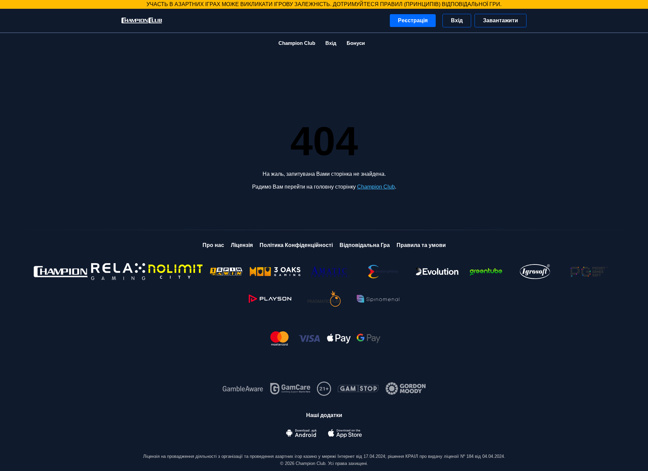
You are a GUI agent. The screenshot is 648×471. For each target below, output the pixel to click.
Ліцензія (242, 245)
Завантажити (500, 20)
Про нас (213, 245)
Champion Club (296, 43)
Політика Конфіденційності (296, 245)
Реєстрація (413, 20)
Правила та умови (421, 245)
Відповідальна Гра (365, 245)
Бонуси (356, 43)
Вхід (457, 20)
